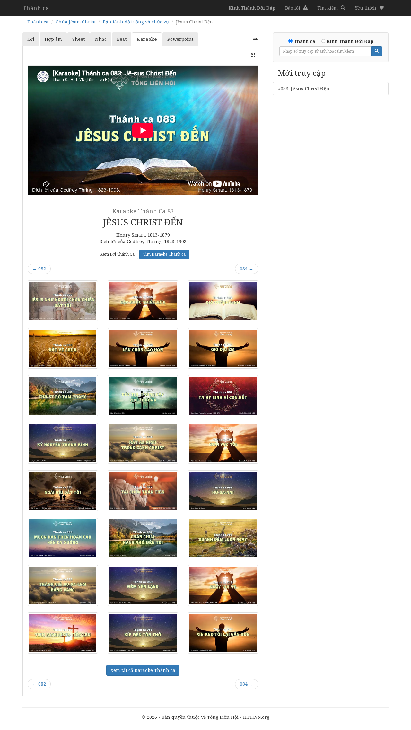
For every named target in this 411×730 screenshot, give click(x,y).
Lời (30, 39)
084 (246, 269)
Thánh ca (35, 8)
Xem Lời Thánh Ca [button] (117, 254)
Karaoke (147, 39)
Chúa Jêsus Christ (76, 22)
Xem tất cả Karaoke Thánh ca (142, 670)
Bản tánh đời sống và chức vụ (136, 22)
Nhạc (101, 39)
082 (39, 269)
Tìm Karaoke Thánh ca (164, 254)
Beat (122, 39)
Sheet (78, 39)
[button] (369, 8)
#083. (303, 88)
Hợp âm (53, 39)
